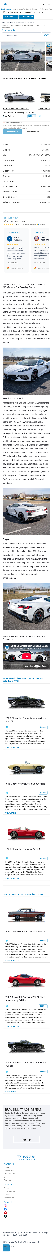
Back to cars (6, 9)
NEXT (46, 35)
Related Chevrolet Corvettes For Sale (24, 78)
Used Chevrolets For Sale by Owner (23, 894)
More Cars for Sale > (10, 30)
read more (12, 263)
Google (20, 268)
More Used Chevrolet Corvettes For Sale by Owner (23, 679)
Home (14, 9)
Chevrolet (35, 9)
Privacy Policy (8, 1246)
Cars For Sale (24, 9)
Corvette (45, 9)
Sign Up (26, 1139)
